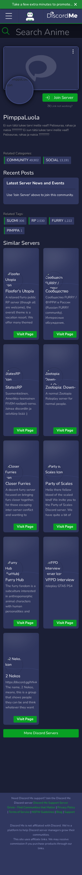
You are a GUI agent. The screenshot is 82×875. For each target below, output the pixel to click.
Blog (59, 812)
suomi (15, 220)
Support (69, 812)
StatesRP (13, 387)
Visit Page (25, 334)
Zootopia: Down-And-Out (60, 390)
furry (62, 220)
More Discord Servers (41, 733)
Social (57, 160)
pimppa (14, 230)
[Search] (6, 31)
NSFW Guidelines (43, 812)
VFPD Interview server (59, 583)
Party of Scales (59, 483)
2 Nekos (12, 676)
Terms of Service (19, 812)
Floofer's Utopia (19, 291)
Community (23, 160)
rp (38, 220)
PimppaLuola (21, 117)
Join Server (63, 97)
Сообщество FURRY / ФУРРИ (60, 294)
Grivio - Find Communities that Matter (31, 807)
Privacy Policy (66, 807)
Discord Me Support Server (50, 803)
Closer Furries (18, 483)
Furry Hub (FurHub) (14, 583)
